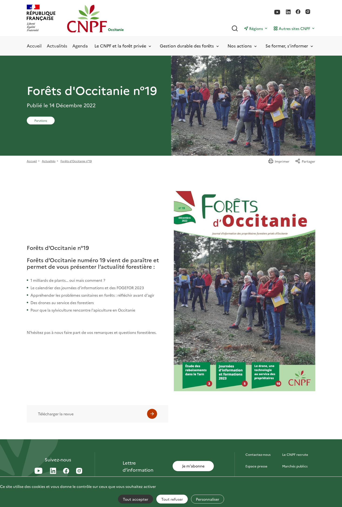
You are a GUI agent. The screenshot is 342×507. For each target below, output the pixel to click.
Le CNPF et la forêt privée (120, 46)
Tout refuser (172, 499)
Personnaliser (207, 499)
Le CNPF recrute (295, 454)
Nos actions (240, 46)
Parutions (40, 120)
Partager (308, 161)
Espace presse (256, 466)
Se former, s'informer (286, 46)
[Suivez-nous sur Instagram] (307, 12)
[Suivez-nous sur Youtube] (277, 12)
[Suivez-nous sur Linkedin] (288, 12)
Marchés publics (295, 466)
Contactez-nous (258, 454)
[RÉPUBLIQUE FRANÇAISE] (41, 18)
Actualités (57, 46)
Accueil (34, 46)
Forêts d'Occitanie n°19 (76, 161)
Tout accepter (135, 499)
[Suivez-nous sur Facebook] (298, 12)
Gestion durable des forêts (187, 46)
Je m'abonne (193, 465)
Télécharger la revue (56, 413)
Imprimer (282, 161)
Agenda (80, 46)
